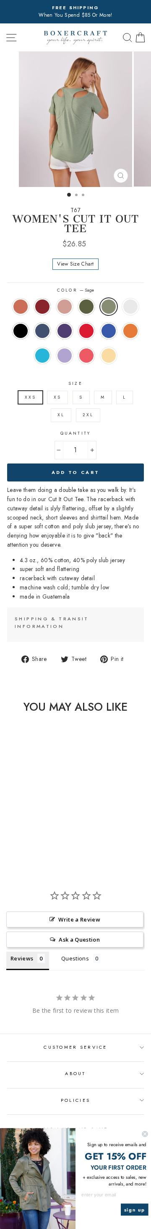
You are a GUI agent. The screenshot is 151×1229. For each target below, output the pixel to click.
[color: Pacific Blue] (26, 839)
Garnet (42, 306)
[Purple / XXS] (35, 831)
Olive (86, 306)
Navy (42, 331)
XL (61, 415)
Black (20, 331)
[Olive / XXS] (35, 823)
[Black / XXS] (16, 831)
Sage (108, 306)
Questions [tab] (75, 958)
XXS (30, 397)
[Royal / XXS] (6, 839)
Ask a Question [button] (79, 939)
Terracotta (20, 306)
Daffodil (108, 355)
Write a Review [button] (79, 919)
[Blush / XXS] (26, 823)
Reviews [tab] (21, 958)
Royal (108, 331)
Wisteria (64, 355)
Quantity (75, 433)
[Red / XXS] (45, 831)
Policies (75, 1100)
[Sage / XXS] (45, 823)
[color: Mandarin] (16, 839)
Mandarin (130, 331)
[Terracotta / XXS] (6, 823)
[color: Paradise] (45, 839)
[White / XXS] (6, 831)
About (75, 1073)
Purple (64, 331)
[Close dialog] (145, 1134)
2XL (88, 415)
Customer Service (75, 1047)
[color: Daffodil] (26, 847)
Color (75, 290)
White (130, 306)
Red (86, 331)
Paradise (86, 355)
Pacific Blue (42, 355)
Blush (64, 306)
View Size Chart (75, 264)
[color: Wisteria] (35, 839)
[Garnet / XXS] (16, 823)
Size (75, 383)
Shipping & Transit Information (52, 622)
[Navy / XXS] (26, 831)
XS (57, 397)
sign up (134, 1209)
